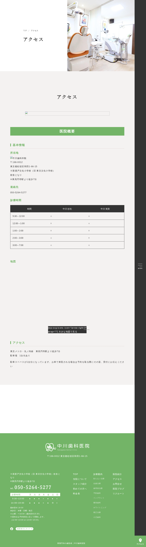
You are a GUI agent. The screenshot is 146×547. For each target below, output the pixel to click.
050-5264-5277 (31, 487)
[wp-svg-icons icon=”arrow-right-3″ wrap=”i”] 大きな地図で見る (67, 330)
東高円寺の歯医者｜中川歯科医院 (71, 543)
